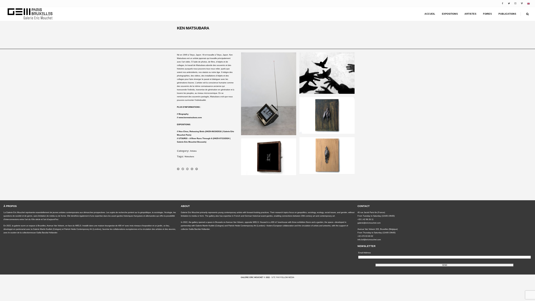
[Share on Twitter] (183, 169)
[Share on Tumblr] (192, 169)
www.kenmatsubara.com (190, 117)
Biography (184, 114)
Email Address (364, 253)
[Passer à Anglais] (528, 3)
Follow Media (287, 277)
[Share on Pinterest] (196, 169)
